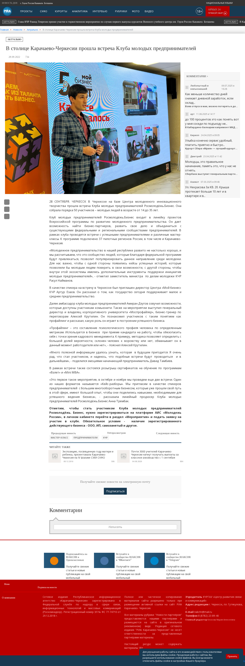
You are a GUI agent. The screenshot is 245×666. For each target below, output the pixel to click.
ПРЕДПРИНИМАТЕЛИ (86, 437)
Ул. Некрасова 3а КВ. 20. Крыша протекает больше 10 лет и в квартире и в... (207, 191)
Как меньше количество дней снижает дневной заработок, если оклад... (209, 98)
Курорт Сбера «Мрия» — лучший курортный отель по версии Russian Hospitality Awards (212, 148)
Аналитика (80, 11)
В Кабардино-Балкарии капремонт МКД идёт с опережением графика (212, 127)
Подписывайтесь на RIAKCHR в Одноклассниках (76, 557)
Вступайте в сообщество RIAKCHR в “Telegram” (178, 557)
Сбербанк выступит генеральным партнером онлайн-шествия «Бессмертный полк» (212, 174)
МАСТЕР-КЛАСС (59, 437)
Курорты (60, 11)
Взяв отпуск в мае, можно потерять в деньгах (212, 106)
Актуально (14, 39)
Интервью (100, 11)
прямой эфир (215, 11)
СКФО (43, 11)
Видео (149, 11)
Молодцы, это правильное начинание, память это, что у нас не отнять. (210, 166)
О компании (8, 597)
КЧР (105, 437)
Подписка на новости (47, 587)
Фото (136, 11)
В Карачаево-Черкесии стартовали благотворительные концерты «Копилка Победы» (127, 21)
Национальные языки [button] (219, 2)
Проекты (26, 11)
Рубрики (120, 11)
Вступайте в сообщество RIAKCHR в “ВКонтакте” (128, 557)
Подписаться (115, 491)
